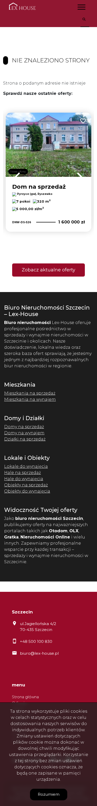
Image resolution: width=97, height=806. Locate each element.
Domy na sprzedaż (24, 426)
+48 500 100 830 (36, 641)
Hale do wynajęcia (23, 478)
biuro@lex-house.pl (39, 653)
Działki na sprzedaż (25, 439)
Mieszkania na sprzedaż (29, 393)
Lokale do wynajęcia (26, 466)
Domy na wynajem (24, 432)
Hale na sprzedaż (22, 472)
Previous (17, 176)
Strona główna (25, 697)
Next (79, 176)
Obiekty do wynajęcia (27, 491)
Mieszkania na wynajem (30, 399)
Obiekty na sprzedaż (26, 485)
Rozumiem (48, 794)
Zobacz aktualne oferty (48, 270)
